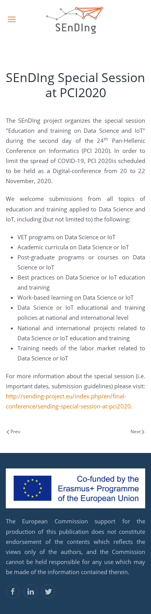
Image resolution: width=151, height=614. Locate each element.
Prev (14, 431)
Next (136, 431)
